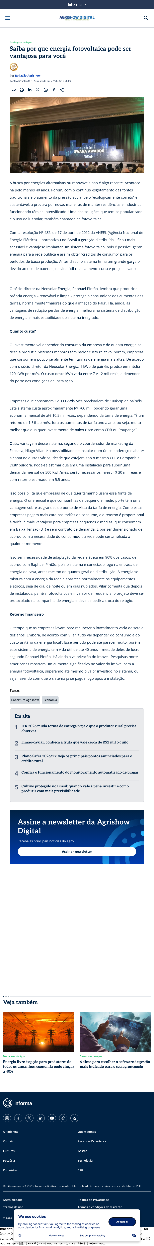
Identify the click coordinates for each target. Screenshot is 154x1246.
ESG (80, 1170)
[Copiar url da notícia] (14, 90)
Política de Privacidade (93, 1200)
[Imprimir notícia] (22, 90)
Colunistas (10, 1170)
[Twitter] (29, 1118)
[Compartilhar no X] (38, 90)
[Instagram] (7, 1118)
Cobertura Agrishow (25, 700)
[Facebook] (18, 1118)
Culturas (9, 1151)
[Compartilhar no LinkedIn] (30, 90)
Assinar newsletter (77, 851)
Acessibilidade (12, 1200)
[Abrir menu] (8, 18)
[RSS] (74, 1118)
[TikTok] (63, 1118)
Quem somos (87, 1132)
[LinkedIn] (41, 1118)
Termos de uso (13, 1207)
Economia (50, 700)
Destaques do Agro (20, 42)
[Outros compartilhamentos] (62, 90)
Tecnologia (85, 1160)
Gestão (82, 1151)
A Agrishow (10, 1132)
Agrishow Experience (92, 1141)
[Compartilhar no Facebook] (54, 90)
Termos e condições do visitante (100, 1207)
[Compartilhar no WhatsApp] (46, 90)
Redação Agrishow (28, 75)
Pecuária (9, 1160)
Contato (8, 1141)
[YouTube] (52, 1118)
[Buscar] (146, 18)
